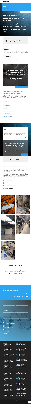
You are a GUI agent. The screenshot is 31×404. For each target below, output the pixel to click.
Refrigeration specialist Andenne (8, 348)
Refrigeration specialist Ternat (8, 362)
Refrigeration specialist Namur (8, 381)
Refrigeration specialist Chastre (8, 355)
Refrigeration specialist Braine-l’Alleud (9, 354)
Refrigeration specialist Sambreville (8, 395)
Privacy (17, 402)
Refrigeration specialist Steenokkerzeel (9, 396)
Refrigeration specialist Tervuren (21, 373)
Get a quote (24, 154)
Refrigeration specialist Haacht (21, 349)
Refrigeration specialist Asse (7, 350)
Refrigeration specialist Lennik (21, 365)
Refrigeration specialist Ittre (20, 356)
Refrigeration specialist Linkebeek (8, 372)
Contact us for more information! (12, 101)
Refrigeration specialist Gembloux (8, 367)
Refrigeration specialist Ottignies (8, 385)
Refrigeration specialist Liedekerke (21, 366)
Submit (26, 319)
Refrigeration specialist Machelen (8, 377)
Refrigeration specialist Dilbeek (8, 360)
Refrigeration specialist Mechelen (8, 378)
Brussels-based (5, 166)
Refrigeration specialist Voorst (21, 379)
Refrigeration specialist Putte (7, 389)
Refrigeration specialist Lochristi (8, 373)
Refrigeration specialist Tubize (21, 374)
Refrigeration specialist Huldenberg (21, 354)
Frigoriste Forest (6, 365)
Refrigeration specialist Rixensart (8, 390)
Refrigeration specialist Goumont (21, 345)
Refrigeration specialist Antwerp (8, 349)
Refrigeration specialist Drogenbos (8, 361)
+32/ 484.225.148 (20, 296)
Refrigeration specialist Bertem (8, 353)
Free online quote (7, 8)
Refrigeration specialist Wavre (21, 384)
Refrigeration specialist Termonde (21, 372)
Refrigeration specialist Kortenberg (21, 361)
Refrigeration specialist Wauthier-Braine (22, 385)
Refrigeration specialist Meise (21, 395)
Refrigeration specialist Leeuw (21, 364)
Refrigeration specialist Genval (21, 344)
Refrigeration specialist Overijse (8, 386)
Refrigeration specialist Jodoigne (21, 359)
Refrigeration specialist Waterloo (21, 382)
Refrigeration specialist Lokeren (8, 374)
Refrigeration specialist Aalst (7, 345)
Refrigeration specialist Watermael (21, 383)
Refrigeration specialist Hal (20, 350)
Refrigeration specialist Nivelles (8, 384)
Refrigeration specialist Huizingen (21, 353)
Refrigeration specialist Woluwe (21, 389)
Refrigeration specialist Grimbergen (21, 348)
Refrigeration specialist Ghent (8, 366)
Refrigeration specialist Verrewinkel (21, 377)
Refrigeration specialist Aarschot (8, 344)
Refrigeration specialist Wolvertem (21, 390)
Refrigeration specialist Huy (20, 355)
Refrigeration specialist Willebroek (21, 388)
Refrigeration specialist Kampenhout (22, 360)
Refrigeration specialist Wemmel (21, 387)
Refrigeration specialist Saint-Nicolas (8, 394)
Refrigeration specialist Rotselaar (8, 391)
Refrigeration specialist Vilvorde (21, 378)
